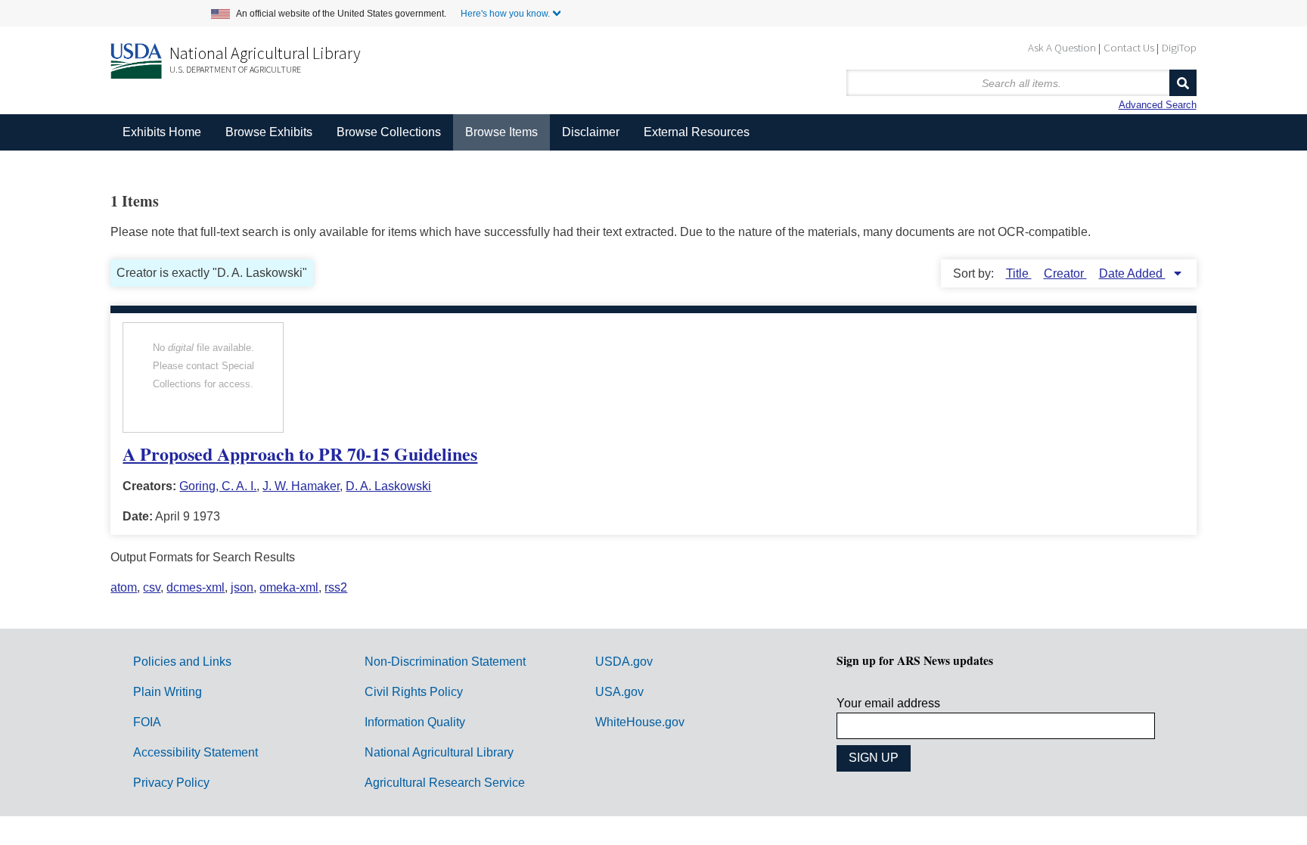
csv (151, 587)
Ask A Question (1062, 47)
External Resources (697, 132)
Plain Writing (167, 691)
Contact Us (1129, 47)
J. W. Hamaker (301, 486)
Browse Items (501, 132)
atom (123, 587)
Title (1019, 273)
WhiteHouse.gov (640, 722)
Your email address (888, 703)
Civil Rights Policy (414, 691)
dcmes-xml (195, 587)
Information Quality (415, 722)
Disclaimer (590, 132)
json (242, 587)
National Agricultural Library (265, 53)
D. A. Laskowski (388, 486)
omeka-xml (288, 587)
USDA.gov (624, 661)
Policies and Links (182, 661)
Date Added (1132, 273)
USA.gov (619, 691)
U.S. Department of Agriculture (235, 69)
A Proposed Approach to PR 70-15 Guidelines (300, 453)
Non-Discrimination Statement (445, 661)
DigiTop (1179, 47)
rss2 (335, 587)
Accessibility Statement (195, 752)
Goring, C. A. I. (217, 486)
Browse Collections (389, 132)
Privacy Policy (171, 782)
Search (1183, 83)
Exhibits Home (162, 132)
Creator (1065, 273)
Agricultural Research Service (445, 782)
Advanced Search (1158, 104)
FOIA (147, 722)
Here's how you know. (505, 13)
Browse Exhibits (268, 132)
